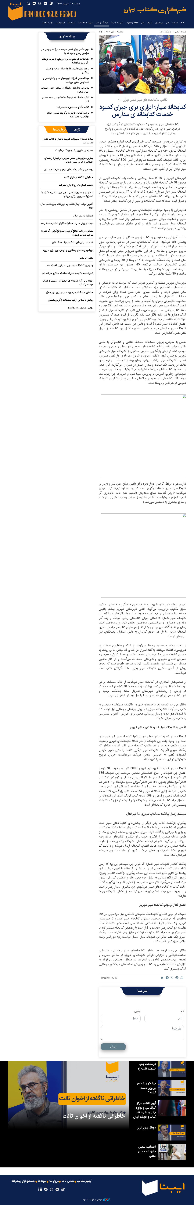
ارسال (113, 1046)
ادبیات (175, 22)
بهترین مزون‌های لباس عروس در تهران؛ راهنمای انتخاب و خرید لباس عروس (68, 160)
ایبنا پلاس (60, 22)
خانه (183, 22)
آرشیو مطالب (84, 1181)
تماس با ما (68, 1181)
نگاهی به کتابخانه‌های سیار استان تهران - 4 (142, 99)
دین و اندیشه (117, 22)
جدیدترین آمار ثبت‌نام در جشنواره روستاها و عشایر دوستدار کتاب (68, 283)
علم (143, 22)
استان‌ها (71, 22)
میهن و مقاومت (85, 22)
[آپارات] (63, 1189)
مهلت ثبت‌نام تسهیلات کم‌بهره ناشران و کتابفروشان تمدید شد (68, 141)
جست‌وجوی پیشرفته (23, 1181)
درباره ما (54, 1181)
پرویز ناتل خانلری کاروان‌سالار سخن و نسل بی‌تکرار (67, 71)
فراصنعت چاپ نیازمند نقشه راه (147, 1066)
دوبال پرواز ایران (146, 1127)
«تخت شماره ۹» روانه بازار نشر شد (76, 185)
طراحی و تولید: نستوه (92, 1199)
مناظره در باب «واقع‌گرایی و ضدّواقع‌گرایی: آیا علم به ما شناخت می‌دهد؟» (67, 233)
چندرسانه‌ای (47, 22)
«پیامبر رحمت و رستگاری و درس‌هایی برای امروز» (67, 250)
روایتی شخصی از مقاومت (80, 308)
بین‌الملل (159, 22)
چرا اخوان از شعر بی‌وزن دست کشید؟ (146, 1088)
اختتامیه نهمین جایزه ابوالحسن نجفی (147, 1151)
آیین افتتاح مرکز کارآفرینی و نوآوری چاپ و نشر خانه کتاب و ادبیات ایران (144, 1110)
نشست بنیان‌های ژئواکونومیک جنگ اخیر (72, 242)
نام (182, 1011)
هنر (167, 22)
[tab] (77, 129)
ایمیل (137, 1011)
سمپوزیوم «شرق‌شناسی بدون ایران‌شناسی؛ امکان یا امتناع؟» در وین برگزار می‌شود (67, 194)
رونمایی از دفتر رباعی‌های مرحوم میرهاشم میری (68, 170)
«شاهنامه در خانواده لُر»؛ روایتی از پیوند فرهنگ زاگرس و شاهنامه (65, 61)
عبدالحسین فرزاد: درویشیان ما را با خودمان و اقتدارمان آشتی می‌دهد (66, 80)
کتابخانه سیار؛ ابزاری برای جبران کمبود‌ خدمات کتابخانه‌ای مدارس (142, 110)
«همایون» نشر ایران (83, 216)
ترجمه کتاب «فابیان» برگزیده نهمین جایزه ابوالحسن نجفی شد (68, 115)
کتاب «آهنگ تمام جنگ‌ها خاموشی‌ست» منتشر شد (65, 99)
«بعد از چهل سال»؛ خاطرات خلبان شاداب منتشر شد (67, 223)
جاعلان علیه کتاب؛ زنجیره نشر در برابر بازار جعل (69, 292)
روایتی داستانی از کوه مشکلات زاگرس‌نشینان (70, 300)
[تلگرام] (57, 1189)
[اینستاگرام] (51, 1189)
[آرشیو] (40, 1189)
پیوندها (42, 1181)
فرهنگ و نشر (102, 22)
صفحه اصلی (180, 32)
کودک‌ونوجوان (132, 22)
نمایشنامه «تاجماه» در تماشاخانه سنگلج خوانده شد (67, 273)
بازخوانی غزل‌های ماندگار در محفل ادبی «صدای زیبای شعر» (65, 90)
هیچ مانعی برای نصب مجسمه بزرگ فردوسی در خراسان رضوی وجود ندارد (65, 51)
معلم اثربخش (86, 258)
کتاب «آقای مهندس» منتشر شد (73, 107)
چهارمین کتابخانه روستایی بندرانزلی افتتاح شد (70, 265)
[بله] (45, 1189)
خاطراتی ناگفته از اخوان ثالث (78, 177)
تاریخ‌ (150, 22)
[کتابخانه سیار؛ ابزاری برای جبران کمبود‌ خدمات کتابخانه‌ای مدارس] (142, 64)
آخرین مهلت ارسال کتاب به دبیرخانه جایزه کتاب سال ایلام (67, 206)
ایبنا (155, 10)
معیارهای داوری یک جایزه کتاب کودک (74, 150)
